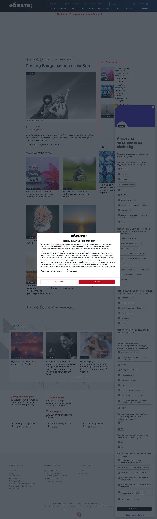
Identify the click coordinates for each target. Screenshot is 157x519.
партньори (58, 244)
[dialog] (78, 259)
